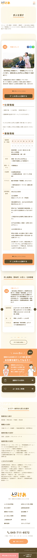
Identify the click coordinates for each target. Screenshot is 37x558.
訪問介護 (27, 454)
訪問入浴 (3, 456)
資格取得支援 (28, 478)
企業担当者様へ (25, 508)
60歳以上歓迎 (13, 469)
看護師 (12, 428)
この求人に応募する (19, 96)
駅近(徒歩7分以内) (6, 476)
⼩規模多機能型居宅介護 (8, 454)
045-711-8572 (20, 532)
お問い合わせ (20, 541)
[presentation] (2, 309)
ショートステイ (5, 449)
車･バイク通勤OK (23, 467)
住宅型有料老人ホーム (7, 452)
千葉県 (15, 420)
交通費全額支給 (5, 465)
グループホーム (16, 445)
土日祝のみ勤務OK (27, 472)
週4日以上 (14, 467)
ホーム (3, 25)
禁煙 (28, 476)
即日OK (14, 465)
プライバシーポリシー (7, 550)
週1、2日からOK (19, 474)
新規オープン (5, 480)
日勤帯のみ (13, 470)
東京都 (15, 25)
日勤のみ (15, 476)
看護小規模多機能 (22, 450)
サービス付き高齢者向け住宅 (9, 447)
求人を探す (7, 508)
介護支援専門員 (20, 428)
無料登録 (6, 523)
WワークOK (4, 470)
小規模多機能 (19, 452)
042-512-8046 (16, 191)
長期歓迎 (20, 465)
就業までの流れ (8, 512)
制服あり (21, 469)
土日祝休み (4, 469)
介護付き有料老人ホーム (8, 450)
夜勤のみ (20, 470)
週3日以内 (28, 469)
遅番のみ (3, 474)
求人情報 (9, 25)
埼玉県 (21, 420)
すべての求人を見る (18, 342)
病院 (26, 452)
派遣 (2, 436)
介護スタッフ (5, 428)
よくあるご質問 (8, 516)
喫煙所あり (17, 472)
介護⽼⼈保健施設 (17, 449)
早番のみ (10, 474)
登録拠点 (23, 516)
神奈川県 (9, 420)
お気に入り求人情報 (27, 504)
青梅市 (20, 25)
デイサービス (23, 447)
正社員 (7, 436)
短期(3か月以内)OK (6, 472)
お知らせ (23, 519)
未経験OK (23, 476)
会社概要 (24, 512)
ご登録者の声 (8, 519)
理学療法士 (29, 428)
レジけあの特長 (8, 504)
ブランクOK (27, 465)
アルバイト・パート (16, 436)
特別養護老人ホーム (27, 445)
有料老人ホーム (5, 445)
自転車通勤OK (5, 467)
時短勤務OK (4, 478)
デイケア (31, 452)
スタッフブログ (25, 523)
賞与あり (20, 478)
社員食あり (13, 478)
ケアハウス (20, 454)
